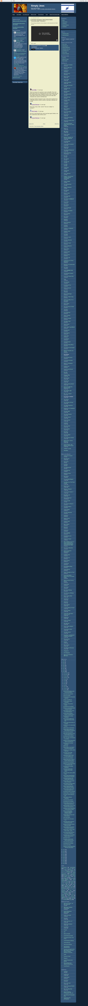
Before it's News (65, 59)
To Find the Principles (68, 360)
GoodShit (66, 464)
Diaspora (65, 958)
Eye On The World (67, 111)
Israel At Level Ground (68, 369)
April (65, 685)
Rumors (72, 894)
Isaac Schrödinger (67, 207)
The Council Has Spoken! (68, 693)
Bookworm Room (67, 473)
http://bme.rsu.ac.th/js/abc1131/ (20, 53)
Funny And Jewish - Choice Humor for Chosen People (69, 576)
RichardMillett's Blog (68, 566)
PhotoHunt (64, 890)
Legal (47, 14)
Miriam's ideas (67, 193)
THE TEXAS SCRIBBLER (69, 199)
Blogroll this (63, 871)
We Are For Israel (67, 243)
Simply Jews (37, 6)
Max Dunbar (66, 476)
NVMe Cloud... (16, 64)
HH (62, 883)
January (65, 689)
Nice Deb (65, 372)
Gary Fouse (66, 461)
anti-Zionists (72, 867)
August (65, 679)
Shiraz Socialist (67, 315)
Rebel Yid (66, 128)
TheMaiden (64, 26)
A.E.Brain (66, 225)
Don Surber (66, 216)
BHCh (17, 67)
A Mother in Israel (67, 448)
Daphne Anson (67, 518)
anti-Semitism (64, 867)
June (65, 682)
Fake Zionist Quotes (68, 944)
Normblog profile (65, 33)
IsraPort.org (66, 974)
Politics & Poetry (67, 620)
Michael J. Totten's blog (68, 296)
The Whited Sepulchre (68, 405)
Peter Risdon (66, 354)
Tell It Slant (66, 587)
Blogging (72, 870)
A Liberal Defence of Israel (69, 607)
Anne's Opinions (67, 173)
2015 (64, 671)
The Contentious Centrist (69, 437)
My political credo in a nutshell (69, 791)
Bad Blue (64, 57)
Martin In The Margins (68, 363)
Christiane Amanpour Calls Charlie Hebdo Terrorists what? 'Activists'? (42, 20)
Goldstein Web (67, 100)
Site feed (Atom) (65, 35)
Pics (71, 890)
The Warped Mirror (67, 506)
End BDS (65, 164)
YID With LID (66, 161)
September (66, 677)
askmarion (66, 601)
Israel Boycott (66, 966)
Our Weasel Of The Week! (68, 843)
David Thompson (67, 222)
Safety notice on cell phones (68, 727)
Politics (69, 891)
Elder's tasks (67, 876)
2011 (64, 854)
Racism (73, 893)
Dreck (74, 875)
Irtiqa (65, 279)
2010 (64, 855)
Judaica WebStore (64, 14)
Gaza (72, 878)
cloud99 (17, 57)
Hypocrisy (63, 884)
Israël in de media (67, 915)
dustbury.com (66, 366)
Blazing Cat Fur (67, 73)
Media (63, 886)
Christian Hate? (67, 411)
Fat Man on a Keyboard (68, 228)
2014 (64, 849)
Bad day (70, 868)
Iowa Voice (66, 980)
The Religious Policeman (69, 647)
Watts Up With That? (68, 67)
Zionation (66, 918)
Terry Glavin (66, 399)
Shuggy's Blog (67, 375)
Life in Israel (66, 79)
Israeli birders (66, 977)
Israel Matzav (66, 338)
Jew (64, 931)
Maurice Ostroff (67, 933)
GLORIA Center (67, 554)
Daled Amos (66, 147)
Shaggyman (66, 650)
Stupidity (63, 896)
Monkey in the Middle (68, 210)
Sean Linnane (66, 324)
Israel (74, 884)
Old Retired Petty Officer (69, 344)
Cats (64, 872)
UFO (73, 898)
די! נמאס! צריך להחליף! (67, 699)
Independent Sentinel (68, 455)
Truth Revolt (66, 563)
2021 (64, 662)
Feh (74, 876)
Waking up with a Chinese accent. (19, 21)
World (65, 899)
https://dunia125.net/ (20, 41)
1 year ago (19, 48)
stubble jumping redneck (69, 383)
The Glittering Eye (67, 94)
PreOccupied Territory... (68, 117)
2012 (64, 852)
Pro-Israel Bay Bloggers (68, 479)
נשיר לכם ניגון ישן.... (67, 837)
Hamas (67, 881)
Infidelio (65, 642)
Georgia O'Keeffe (65, 53)
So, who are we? (26, 14)
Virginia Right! (67, 509)
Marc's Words (66, 524)
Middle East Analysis (68, 924)
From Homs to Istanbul (68, 396)
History (67, 883)
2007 (64, 860)
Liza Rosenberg (67, 141)
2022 (64, 660)
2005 (64, 863)
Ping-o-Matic (15, 82)
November (66, 674)
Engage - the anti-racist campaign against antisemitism (68, 177)
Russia (63, 895)
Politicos (63, 891)
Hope (72, 883)
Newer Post (31, 123)
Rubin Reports (67, 333)
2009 (64, 857)
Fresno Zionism (67, 420)
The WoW (66, 898)
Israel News (66, 927)
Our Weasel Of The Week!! (68, 706)
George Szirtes (67, 254)
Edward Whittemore (66, 47)
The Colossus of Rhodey (69, 593)
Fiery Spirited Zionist (68, 357)
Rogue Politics (67, 560)
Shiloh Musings (67, 97)
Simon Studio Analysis (68, 626)
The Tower (66, 267)
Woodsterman (66, 458)
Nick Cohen (64, 44)
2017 (64, 668)
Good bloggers (65, 879)
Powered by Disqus (16, 77)
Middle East (70, 886)
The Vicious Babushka (68, 547)
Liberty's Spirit (67, 251)
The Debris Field (67, 321)
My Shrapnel (66, 190)
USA (62, 899)
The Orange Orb (67, 196)
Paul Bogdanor (67, 652)
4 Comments (34, 46)
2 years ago (25, 66)
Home (14, 14)
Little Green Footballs (68, 64)
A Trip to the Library (67, 844)
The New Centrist (67, 417)
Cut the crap (36, 48)
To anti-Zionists (41, 14)
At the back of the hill (68, 85)
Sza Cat (17, 40)
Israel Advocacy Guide (68, 935)
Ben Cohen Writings (68, 590)
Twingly (19, 82)
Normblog (66, 431)
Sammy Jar (18, 32)
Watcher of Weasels (68, 489)
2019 (64, 665)
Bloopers (68, 871)
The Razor (66, 309)
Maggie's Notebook (67, 187)
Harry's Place (66, 248)
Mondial (70, 888)
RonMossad (66, 617)
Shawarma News (67, 610)
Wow (70, 899)
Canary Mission (67, 569)
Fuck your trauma (66, 817)
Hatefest (72, 881)
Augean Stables (67, 181)
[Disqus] (44, 69)
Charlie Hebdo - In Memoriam (68, 792)
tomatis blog (66, 584)
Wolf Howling (66, 378)
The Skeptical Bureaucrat (69, 150)
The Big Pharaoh (67, 341)
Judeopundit (66, 170)
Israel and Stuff (67, 500)
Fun (65, 878)
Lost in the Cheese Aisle (69, 276)
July (65, 680)
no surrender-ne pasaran (69, 144)
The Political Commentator (69, 347)
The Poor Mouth (67, 434)
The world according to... (69, 503)
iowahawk (66, 423)
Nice (73, 888)
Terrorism (41, 48)
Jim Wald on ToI (65, 50)
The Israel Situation (68, 414)
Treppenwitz (66, 167)
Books (74, 871)
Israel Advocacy (67, 942)
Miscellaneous (64, 888)
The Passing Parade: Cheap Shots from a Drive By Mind (69, 124)
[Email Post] (46, 45)
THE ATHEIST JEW (67, 390)
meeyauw (66, 971)
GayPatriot (66, 515)
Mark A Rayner (67, 108)
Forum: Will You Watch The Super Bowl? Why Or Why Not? (68, 719)
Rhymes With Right (68, 293)
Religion (63, 894)
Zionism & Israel (67, 956)
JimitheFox (64, 23)
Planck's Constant (67, 318)
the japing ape (67, 330)
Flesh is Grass (67, 134)
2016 (64, 670)
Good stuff (68, 880)
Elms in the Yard (67, 983)
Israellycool (66, 70)
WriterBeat (66, 450)
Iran (69, 884)
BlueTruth (66, 527)
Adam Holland (67, 604)
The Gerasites (66, 282)
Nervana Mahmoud (67, 497)
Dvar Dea (65, 155)
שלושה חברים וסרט (66, 695)
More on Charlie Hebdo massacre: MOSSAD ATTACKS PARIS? (67, 812)
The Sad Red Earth (67, 184)
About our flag (33, 14)
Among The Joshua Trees (69, 120)
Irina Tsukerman (67, 312)
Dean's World (66, 303)
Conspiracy (72, 873)
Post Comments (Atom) (38, 126)
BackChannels (67, 91)
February (65, 688)
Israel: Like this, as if (68, 921)
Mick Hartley (66, 204)
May (65, 683)
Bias (66, 870)
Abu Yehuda (66, 158)
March (65, 686)
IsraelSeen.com (67, 88)
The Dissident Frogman (68, 273)
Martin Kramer (67, 486)
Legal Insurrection (67, 82)
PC (67, 889)
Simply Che (71, 895)
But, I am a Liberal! (67, 393)
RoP (68, 894)
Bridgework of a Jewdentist (69, 408)
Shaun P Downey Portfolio (69, 986)
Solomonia (66, 530)
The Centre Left (67, 257)
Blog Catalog (64, 60)
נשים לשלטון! (65, 745)
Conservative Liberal (68, 629)
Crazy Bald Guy (67, 470)
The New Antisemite (68, 240)
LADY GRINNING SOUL (68, 270)
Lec (73, 885)
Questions (66, 893)
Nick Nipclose (66, 623)
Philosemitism (67, 639)
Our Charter (19, 14)
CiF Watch (66, 234)
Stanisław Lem (65, 45)
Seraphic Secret (67, 231)
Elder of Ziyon (67, 76)
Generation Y (66, 114)
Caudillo (68, 872)
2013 (64, 851)
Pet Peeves (72, 889)
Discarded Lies (67, 557)
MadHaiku (66, 219)
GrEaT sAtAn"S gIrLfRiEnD (69, 327)
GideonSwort (64, 21)
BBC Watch (66, 131)
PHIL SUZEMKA (67, 533)
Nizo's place (64, 52)
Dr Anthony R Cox (67, 285)
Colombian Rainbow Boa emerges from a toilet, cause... (68, 770)
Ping (21, 82)
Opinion (62, 889)
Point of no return (67, 237)
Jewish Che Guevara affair (54, 14)
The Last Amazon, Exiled (69, 306)
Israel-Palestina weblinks (69, 940)
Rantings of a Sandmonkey (69, 264)
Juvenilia (66, 885)
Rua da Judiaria (67, 213)
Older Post (57, 123)
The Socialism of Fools (68, 402)
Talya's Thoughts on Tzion (69, 572)
